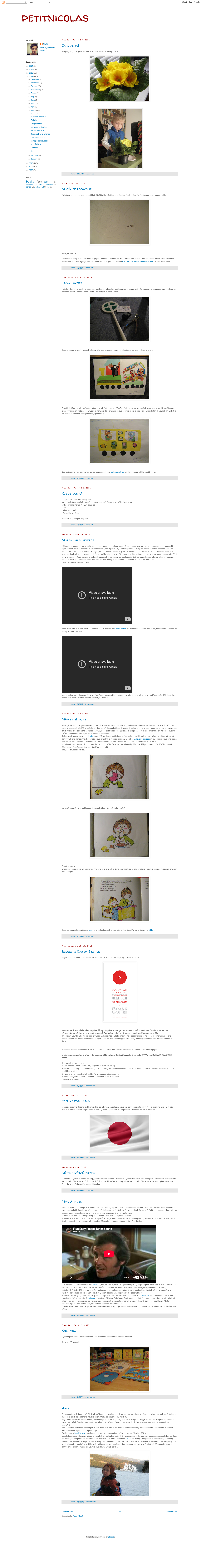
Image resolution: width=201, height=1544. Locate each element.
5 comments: (89, 268)
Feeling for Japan (76, 1101)
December (35, 79)
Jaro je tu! (70, 45)
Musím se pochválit (77, 189)
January (34, 159)
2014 (31, 66)
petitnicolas (55, 17)
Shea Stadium (120, 629)
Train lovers (72, 283)
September (35, 90)
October (34, 86)
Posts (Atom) (78, 1516)
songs (28, 187)
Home (120, 1512)
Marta (45, 44)
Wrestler (145, 1295)
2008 (31, 170)
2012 (31, 73)
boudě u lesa (79, 1433)
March (33, 110)
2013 (31, 69)
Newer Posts (68, 1512)
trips (48, 187)
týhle (151, 930)
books (30, 181)
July (33, 97)
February (35, 155)
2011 (31, 76)
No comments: (90, 1086)
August (34, 93)
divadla (90, 736)
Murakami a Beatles (78, 540)
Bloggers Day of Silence (81, 951)
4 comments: (90, 1190)
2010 (31, 163)
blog (90, 930)
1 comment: (90, 174)
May (33, 103)
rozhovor (91, 1298)
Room (129, 1439)
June (33, 100)
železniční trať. (117, 472)
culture (47, 182)
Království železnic (141, 739)
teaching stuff (39, 187)
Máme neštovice (74, 719)
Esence (96, 1285)
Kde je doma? (72, 493)
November (35, 83)
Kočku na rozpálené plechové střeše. (138, 261)
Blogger (111, 1537)
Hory (65, 1408)
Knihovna (69, 1331)
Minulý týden (72, 1201)
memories (29, 184)
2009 (31, 167)
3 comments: (89, 704)
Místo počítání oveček (78, 1173)
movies (39, 184)
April (33, 107)
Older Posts (172, 1512)
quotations (49, 184)
